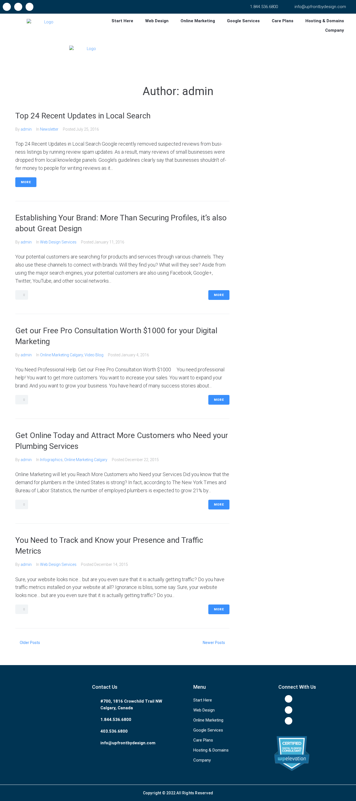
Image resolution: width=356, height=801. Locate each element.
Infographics (51, 459)
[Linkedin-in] (30, 7)
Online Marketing (208, 720)
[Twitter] (18, 7)
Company (202, 760)
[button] (125, 21)
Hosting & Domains (211, 750)
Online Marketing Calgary (61, 355)
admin (26, 129)
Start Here (202, 700)
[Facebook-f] (7, 7)
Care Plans (203, 740)
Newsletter (49, 129)
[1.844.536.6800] (246, 7)
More (26, 182)
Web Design (204, 710)
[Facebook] (288, 699)
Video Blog (94, 355)
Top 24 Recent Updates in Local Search (82, 115)
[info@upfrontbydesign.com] (291, 7)
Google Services (208, 730)
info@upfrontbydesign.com (320, 6)
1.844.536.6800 (264, 6)
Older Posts (27, 642)
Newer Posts (214, 642)
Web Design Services (58, 242)
